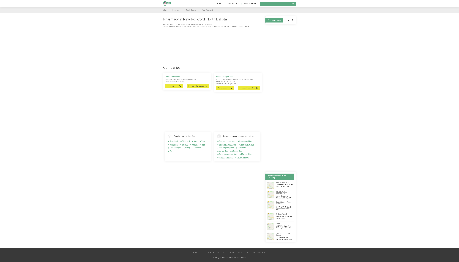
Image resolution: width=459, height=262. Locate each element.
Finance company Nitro (227, 144)
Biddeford (186, 141)
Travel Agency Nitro (226, 148)
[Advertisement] (212, 44)
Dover (172, 151)
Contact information (196, 86)
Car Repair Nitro (243, 157)
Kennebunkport (175, 148)
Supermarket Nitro (247, 144)
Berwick (185, 144)
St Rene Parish (281, 214)
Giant (278, 224)
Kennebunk (174, 141)
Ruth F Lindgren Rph (224, 77)
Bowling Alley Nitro (226, 157)
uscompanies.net (239, 258)
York (203, 141)
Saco (195, 141)
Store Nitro (242, 148)
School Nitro (223, 151)
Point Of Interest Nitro (227, 141)
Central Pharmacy (172, 77)
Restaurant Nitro (245, 141)
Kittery (187, 148)
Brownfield (174, 144)
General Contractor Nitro (228, 154)
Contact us (233, 4)
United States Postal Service (284, 203)
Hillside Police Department (281, 193)
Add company (251, 4)
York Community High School (284, 234)
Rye (203, 144)
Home (218, 4)
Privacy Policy (236, 252)
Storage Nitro (237, 151)
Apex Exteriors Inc (283, 182)
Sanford (195, 144)
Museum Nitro (246, 154)
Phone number (172, 86)
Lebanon (197, 148)
